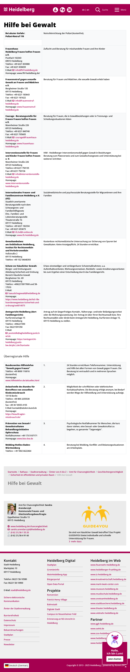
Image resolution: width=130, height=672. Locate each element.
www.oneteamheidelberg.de (104, 598)
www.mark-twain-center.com (105, 584)
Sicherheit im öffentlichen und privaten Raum (32, 475)
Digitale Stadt (53, 609)
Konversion (52, 594)
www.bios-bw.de (25, 438)
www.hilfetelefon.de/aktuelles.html (22, 380)
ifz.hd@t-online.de (24, 232)
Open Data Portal (55, 584)
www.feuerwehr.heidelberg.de (105, 564)
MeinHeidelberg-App (57, 574)
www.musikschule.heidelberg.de (106, 593)
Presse (7, 639)
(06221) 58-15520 (20, 532)
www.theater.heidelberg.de (104, 608)
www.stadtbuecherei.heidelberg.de (107, 603)
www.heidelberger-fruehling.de (106, 569)
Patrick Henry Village (57, 599)
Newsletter (9, 644)
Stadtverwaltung (38, 471)
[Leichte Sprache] (69, 9)
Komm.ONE (120, 665)
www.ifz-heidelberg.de (28, 235)
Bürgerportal (53, 579)
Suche (105, 9)
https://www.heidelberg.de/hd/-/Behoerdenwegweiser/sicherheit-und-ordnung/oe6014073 (22, 302)
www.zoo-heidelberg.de (102, 633)
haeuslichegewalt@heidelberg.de (24, 293)
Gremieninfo (53, 569)
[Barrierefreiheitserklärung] (55, 9)
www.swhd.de (97, 628)
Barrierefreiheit (11, 615)
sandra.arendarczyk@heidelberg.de (28, 529)
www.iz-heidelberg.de (101, 574)
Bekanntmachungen (13, 630)
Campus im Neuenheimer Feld (61, 614)
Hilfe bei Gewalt (25, 483)
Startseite (12, 471)
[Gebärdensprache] (62, 9)
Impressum (9, 625)
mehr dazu (76, 541)
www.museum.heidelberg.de (104, 589)
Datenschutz (10, 620)
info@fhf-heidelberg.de (26, 70)
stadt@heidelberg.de (21, 590)
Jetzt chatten (114, 659)
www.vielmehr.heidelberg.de (104, 613)
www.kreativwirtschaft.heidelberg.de (108, 579)
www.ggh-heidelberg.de (102, 623)
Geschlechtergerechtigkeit (110, 471)
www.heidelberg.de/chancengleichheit (29, 526)
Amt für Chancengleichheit (82, 471)
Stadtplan (8, 634)
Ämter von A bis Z (57, 471)
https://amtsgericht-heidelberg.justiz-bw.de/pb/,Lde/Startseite (20, 342)
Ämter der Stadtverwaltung (17, 608)
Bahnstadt (52, 604)
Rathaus (24, 471)
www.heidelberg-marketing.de (105, 638)
